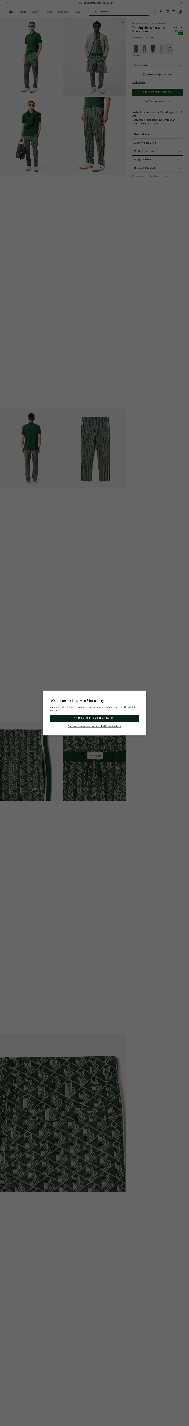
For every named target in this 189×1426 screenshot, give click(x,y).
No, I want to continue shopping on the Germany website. (94, 726)
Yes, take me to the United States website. (94, 718)
